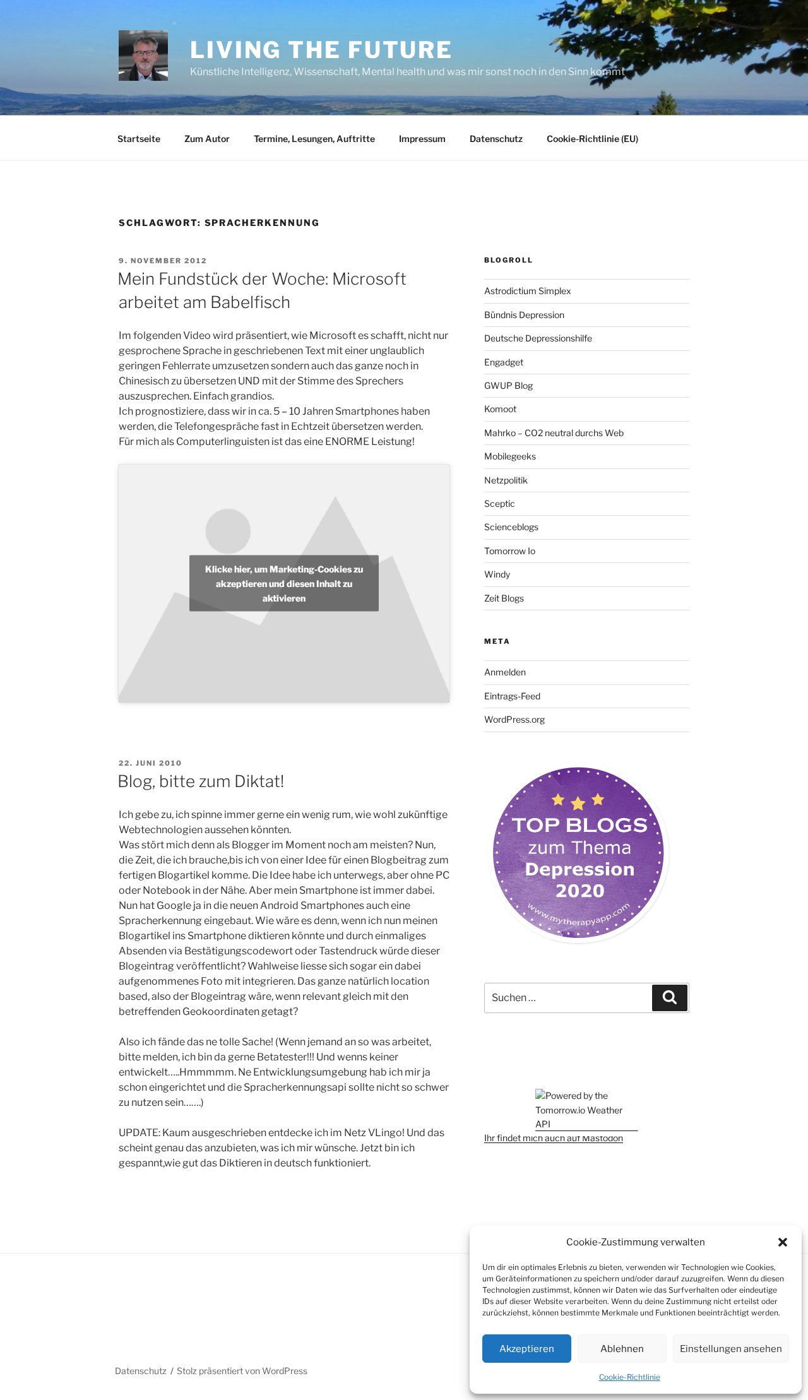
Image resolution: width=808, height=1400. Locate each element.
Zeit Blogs (504, 598)
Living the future (321, 50)
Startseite (138, 138)
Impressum (422, 138)
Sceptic (499, 503)
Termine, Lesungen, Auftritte (314, 138)
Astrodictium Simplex (527, 290)
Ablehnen (622, 1349)
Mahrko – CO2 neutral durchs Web (554, 432)
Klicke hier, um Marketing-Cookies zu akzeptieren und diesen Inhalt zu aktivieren (284, 583)
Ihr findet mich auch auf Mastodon (553, 1137)
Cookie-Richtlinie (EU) (592, 138)
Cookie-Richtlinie (629, 1377)
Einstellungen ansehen (731, 1349)
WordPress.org (514, 719)
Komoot (500, 408)
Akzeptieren (526, 1349)
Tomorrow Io (509, 550)
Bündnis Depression (524, 314)
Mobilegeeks (510, 456)
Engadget (503, 362)
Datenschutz (496, 138)
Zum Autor (207, 138)
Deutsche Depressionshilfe (538, 338)
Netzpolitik (506, 480)
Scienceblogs (511, 526)
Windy (497, 574)
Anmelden (505, 672)
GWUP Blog (508, 385)
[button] (782, 1242)
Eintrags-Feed (512, 696)
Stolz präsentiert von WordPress (242, 1370)
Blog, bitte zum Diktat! (200, 781)
